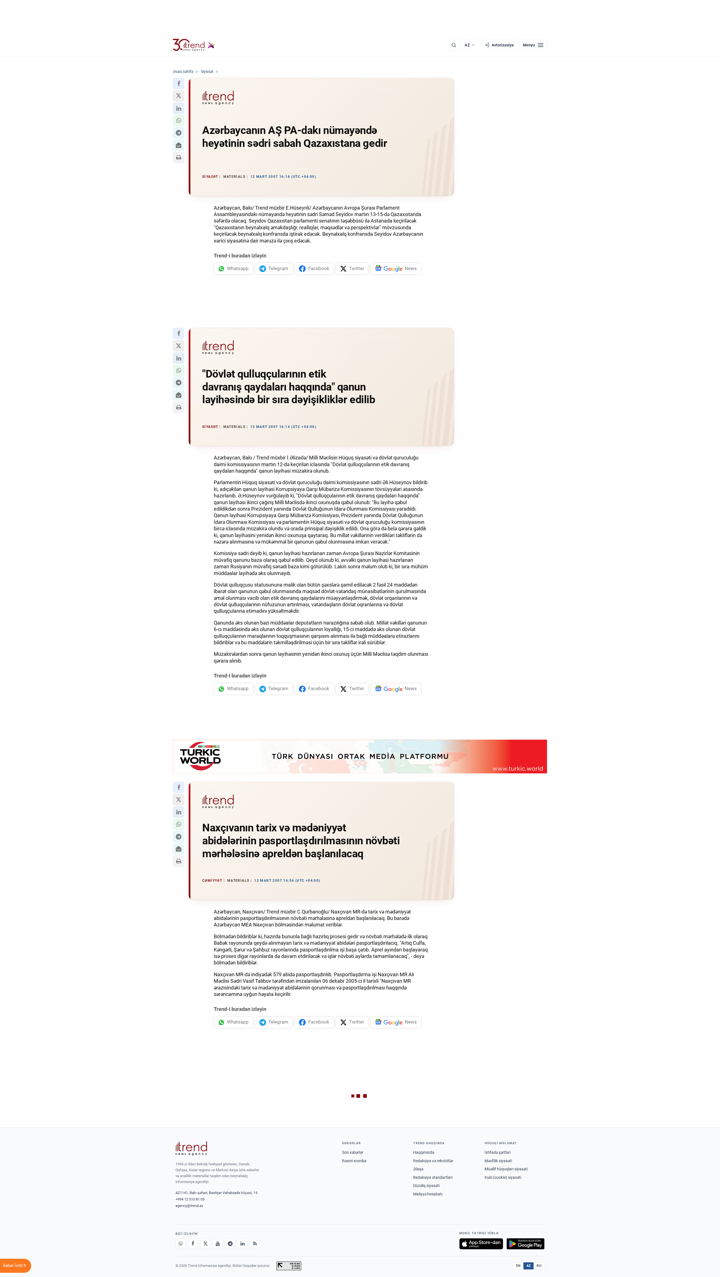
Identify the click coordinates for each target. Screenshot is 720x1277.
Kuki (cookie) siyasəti (503, 1177)
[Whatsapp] (181, 1244)
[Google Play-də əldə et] (525, 1243)
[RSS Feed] (255, 1244)
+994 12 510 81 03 (190, 1199)
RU (539, 1266)
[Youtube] (218, 1244)
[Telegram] (230, 1244)
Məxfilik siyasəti (498, 1161)
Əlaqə (418, 1169)
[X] (205, 1244)
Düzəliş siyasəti (426, 1185)
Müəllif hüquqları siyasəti (506, 1169)
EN (518, 1266)
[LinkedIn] (242, 1244)
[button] (178, 83)
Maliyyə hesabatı (427, 1194)
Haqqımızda (423, 1152)
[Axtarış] (453, 45)
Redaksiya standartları (433, 1177)
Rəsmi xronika (354, 1161)
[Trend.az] (194, 45)
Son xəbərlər (352, 1152)
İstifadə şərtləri (497, 1152)
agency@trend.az (189, 1206)
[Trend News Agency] (191, 1148)
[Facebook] (193, 1244)
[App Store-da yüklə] (481, 1243)
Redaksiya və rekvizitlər (433, 1161)
